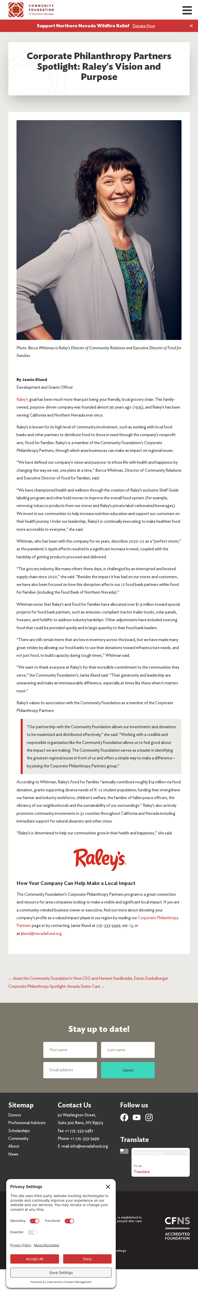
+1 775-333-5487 (79, 1130)
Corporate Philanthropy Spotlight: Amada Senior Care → (56, 986)
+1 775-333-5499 (84, 1138)
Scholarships (19, 1130)
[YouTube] (137, 1117)
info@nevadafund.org (89, 1146)
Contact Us (74, 1105)
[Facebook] (124, 1117)
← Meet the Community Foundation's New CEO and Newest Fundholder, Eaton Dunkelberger (88, 978)
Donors (14, 1115)
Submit (128, 1070)
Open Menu (187, 10)
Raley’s (22, 399)
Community (18, 1138)
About (13, 1146)
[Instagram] (149, 1117)
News (13, 1154)
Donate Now (144, 25)
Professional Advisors (27, 1122)
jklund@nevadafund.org (41, 933)
